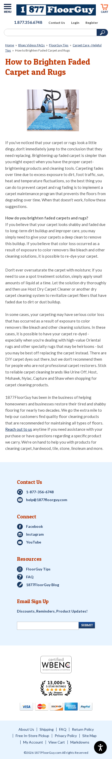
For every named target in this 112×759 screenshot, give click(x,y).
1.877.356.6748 (28, 22)
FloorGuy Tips (59, 45)
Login (75, 22)
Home (9, 45)
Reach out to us (18, 429)
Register (91, 22)
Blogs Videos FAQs (31, 45)
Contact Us (56, 22)
